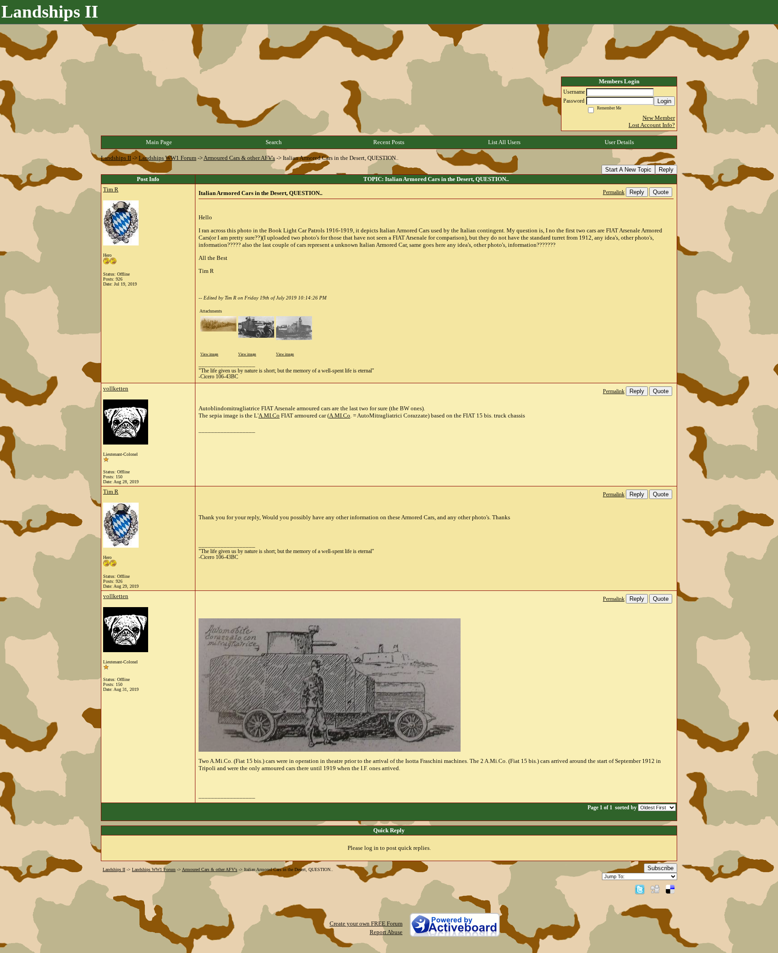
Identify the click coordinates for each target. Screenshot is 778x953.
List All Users (504, 142)
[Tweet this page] (640, 888)
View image (209, 354)
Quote (661, 192)
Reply (666, 169)
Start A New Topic (628, 169)
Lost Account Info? (652, 125)
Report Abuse (386, 932)
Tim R (110, 189)
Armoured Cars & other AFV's (239, 157)
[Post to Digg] (655, 888)
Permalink (613, 192)
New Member (658, 117)
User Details (619, 142)
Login (664, 101)
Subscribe (660, 868)
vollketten (115, 388)
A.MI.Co (269, 415)
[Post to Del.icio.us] (670, 888)
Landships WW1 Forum (167, 157)
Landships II (116, 157)
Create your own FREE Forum (366, 923)
